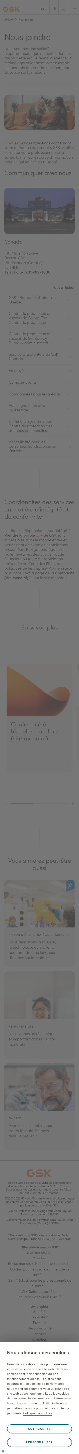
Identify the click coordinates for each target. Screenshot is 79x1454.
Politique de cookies (37, 1413)
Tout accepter (39, 1428)
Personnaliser (39, 1442)
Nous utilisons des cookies (38, 1352)
